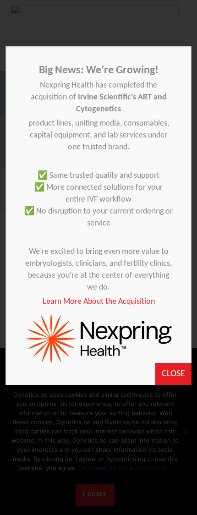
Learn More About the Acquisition (99, 301)
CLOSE (173, 373)
